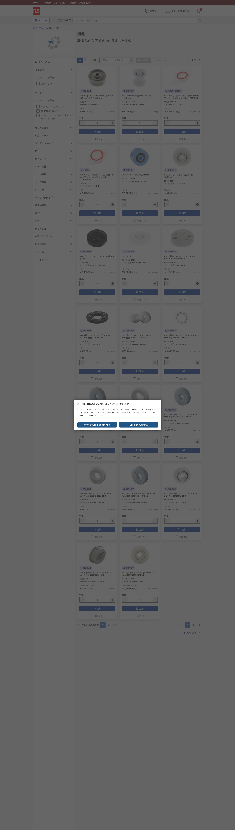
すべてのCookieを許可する (97, 424)
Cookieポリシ (83, 415)
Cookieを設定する (138, 424)
